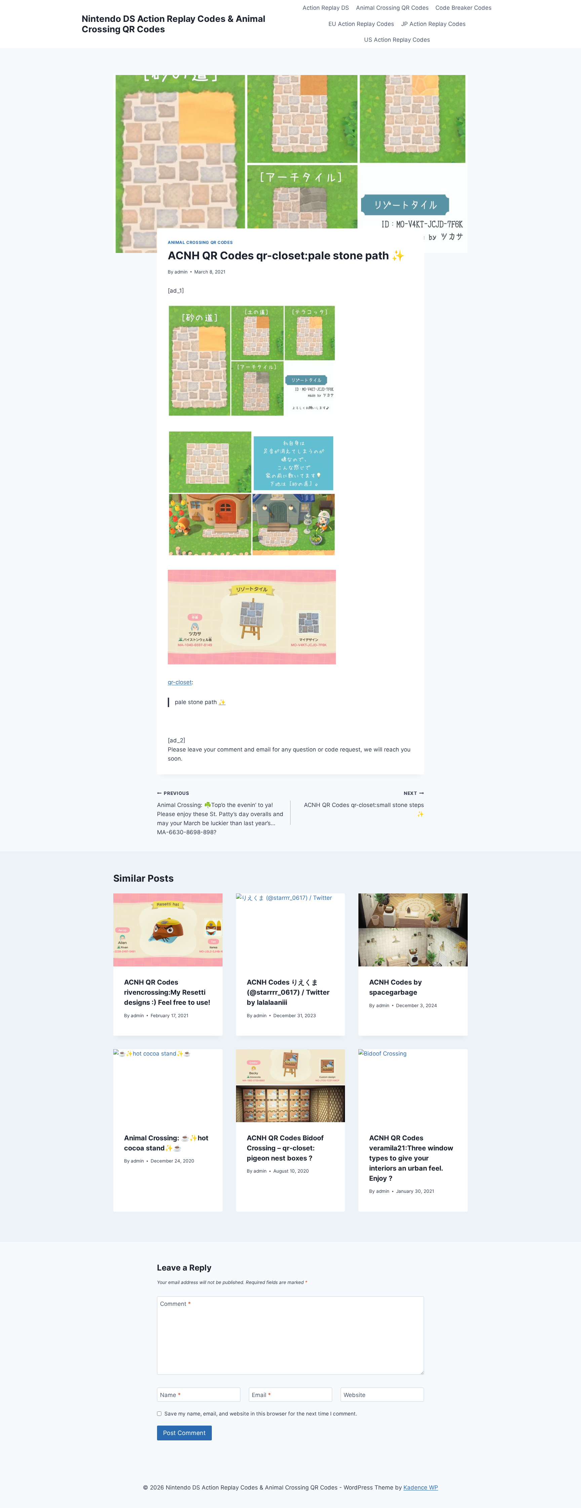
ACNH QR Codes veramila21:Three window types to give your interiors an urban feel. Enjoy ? (411, 1158)
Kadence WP (420, 1487)
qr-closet (180, 682)
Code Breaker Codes (463, 7)
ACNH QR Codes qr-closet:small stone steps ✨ (364, 803)
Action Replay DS (326, 7)
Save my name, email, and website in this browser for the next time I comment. (260, 1413)
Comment (175, 1303)
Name (170, 1395)
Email (261, 1395)
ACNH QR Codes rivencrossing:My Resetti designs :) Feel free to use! (167, 992)
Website (354, 1395)
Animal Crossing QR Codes (392, 7)
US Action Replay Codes (397, 39)
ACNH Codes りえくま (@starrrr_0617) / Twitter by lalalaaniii (288, 992)
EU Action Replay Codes (361, 24)
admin (181, 271)
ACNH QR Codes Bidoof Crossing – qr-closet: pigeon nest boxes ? (285, 1148)
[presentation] (168, 929)
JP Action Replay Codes (433, 24)
